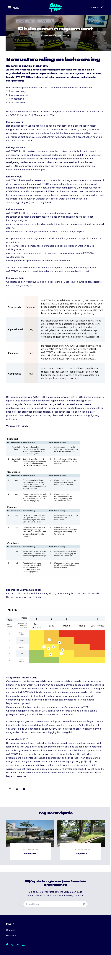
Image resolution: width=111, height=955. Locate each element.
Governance (30, 840)
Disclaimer (11, 935)
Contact (10, 930)
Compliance (81, 840)
